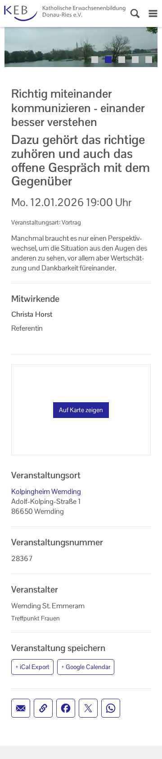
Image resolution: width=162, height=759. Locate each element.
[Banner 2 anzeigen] (108, 59)
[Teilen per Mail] (20, 708)
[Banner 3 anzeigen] (121, 59)
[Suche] (135, 13)
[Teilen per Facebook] (65, 708)
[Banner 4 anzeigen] (135, 59)
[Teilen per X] (88, 708)
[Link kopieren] (43, 708)
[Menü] (153, 13)
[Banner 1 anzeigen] (94, 59)
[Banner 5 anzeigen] (148, 59)
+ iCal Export (32, 667)
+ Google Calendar (85, 667)
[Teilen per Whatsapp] (110, 708)
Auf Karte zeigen (81, 410)
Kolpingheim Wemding (46, 491)
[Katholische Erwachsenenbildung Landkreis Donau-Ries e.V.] (63, 13)
